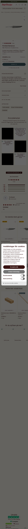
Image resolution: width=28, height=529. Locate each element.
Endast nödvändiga (14, 271)
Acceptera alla (14, 267)
